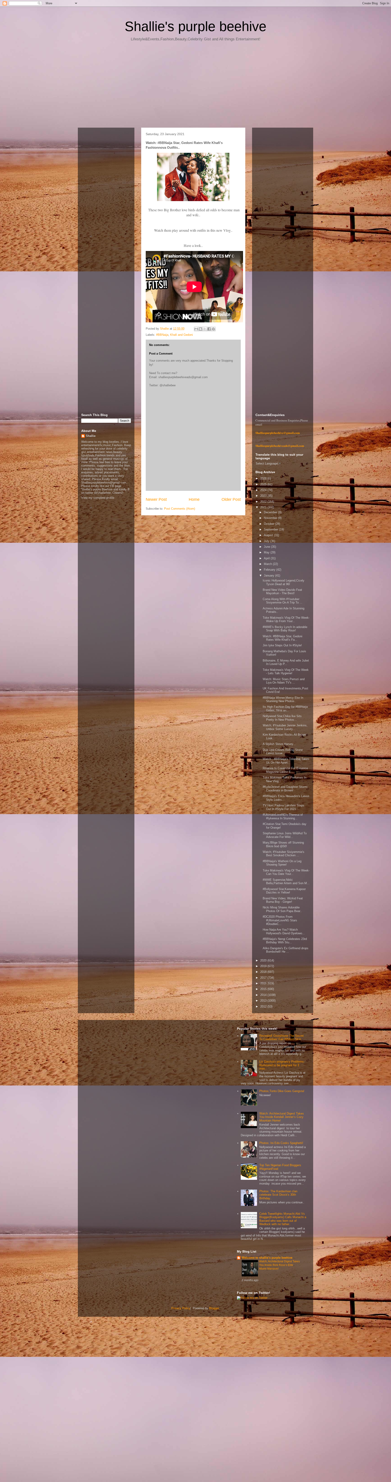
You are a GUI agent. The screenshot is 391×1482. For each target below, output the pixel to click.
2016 (263, 983)
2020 (263, 960)
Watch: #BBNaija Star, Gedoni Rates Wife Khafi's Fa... (282, 638)
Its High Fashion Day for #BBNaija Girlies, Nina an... (285, 708)
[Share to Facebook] (209, 329)
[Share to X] (205, 329)
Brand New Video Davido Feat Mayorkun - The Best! (282, 591)
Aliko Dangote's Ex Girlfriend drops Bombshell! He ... (285, 950)
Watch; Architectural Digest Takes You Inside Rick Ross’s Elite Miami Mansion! (279, 1265)
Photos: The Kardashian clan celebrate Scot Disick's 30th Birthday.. (278, 1195)
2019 (263, 966)
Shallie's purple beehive (195, 26)
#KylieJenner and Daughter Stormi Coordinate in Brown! (285, 788)
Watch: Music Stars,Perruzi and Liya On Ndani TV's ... (284, 680)
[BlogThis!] (200, 329)
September (271, 529)
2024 (263, 490)
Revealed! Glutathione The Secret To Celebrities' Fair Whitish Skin (281, 1037)
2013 (263, 1000)
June (267, 546)
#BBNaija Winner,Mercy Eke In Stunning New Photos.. (283, 699)
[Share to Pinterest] (213, 329)
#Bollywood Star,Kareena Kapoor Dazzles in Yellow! (284, 890)
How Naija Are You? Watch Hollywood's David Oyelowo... (284, 931)
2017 (263, 977)
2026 (263, 478)
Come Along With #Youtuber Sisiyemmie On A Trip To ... (282, 600)
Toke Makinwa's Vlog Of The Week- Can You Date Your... (286, 872)
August (269, 535)
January (269, 575)
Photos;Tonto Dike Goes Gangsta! (281, 1091)
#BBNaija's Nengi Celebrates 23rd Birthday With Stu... (285, 940)
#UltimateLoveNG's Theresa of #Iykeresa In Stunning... (283, 816)
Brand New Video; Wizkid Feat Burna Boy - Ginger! (283, 900)
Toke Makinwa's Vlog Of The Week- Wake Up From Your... (286, 619)
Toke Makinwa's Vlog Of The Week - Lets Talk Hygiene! (286, 671)
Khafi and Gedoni (181, 334)
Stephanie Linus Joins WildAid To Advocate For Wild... (285, 835)
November (271, 518)
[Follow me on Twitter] (252, 1297)
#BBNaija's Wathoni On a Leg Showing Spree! (282, 862)
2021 (263, 507)
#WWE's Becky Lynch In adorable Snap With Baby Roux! (285, 628)
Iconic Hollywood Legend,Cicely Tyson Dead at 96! (283, 582)
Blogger (214, 1308)
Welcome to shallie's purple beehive (267, 1257)
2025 (263, 484)
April (267, 558)
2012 (263, 1006)
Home (194, 499)
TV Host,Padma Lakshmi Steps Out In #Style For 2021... (283, 807)
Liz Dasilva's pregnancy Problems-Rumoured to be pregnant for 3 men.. (282, 1065)
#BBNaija (162, 334)
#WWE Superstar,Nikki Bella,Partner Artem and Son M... (286, 881)
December (271, 512)
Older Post (231, 499)
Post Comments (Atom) (179, 508)
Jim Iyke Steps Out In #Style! (282, 645)
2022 (263, 501)
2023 (263, 495)
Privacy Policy (180, 1308)
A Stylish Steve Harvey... (279, 744)
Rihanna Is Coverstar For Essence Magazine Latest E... (285, 770)
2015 (263, 989)
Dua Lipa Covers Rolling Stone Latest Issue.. (283, 751)
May (267, 552)
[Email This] (196, 329)
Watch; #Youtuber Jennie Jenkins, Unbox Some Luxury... (285, 727)
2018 (263, 971)
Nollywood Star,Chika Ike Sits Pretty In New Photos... (282, 717)
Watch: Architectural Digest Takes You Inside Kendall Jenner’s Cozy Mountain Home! (281, 1117)
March (268, 564)
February (270, 569)
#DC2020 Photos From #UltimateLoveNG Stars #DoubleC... (280, 920)
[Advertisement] (195, 86)
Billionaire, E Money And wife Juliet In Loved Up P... (286, 662)
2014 (263, 995)
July (267, 541)
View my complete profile (97, 497)
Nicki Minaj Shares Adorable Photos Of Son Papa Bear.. (282, 909)
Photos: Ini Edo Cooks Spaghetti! (281, 1143)
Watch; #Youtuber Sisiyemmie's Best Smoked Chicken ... (283, 853)
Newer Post (156, 499)
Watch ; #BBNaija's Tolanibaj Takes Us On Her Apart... (286, 760)
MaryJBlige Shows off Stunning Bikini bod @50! (283, 844)
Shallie (90, 436)
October (269, 524)
